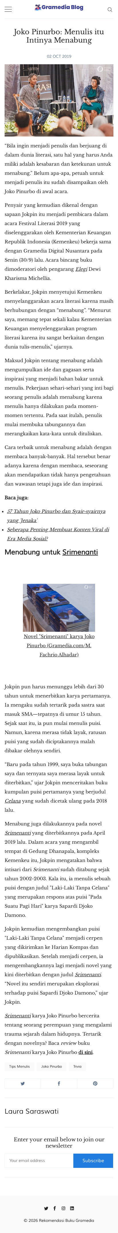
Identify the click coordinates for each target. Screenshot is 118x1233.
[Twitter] (46, 1208)
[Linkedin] (72, 1208)
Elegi (81, 269)
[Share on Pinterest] (95, 1083)
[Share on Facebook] (59, 1083)
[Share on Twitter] (23, 1083)
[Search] (109, 9)
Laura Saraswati (32, 1111)
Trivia (77, 1066)
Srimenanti (80, 552)
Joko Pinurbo (51, 1066)
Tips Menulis (19, 1066)
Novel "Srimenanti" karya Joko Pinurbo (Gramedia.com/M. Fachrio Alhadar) (59, 645)
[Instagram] (63, 1208)
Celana (13, 801)
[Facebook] (54, 1208)
